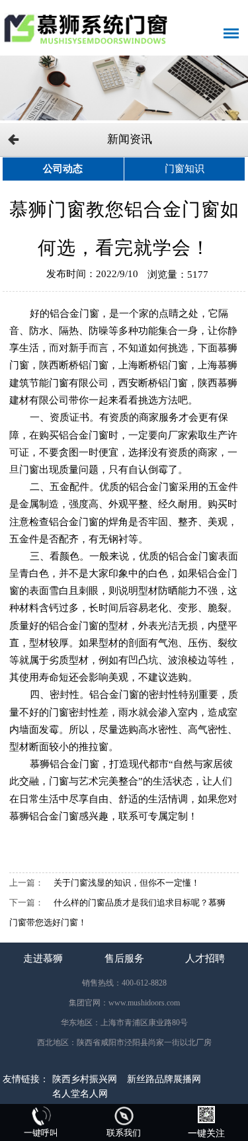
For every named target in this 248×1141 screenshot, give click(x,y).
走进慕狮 (43, 958)
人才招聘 (205, 958)
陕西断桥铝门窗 (73, 364)
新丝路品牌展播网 (164, 1079)
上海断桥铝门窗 (153, 364)
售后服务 (124, 958)
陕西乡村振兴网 (84, 1079)
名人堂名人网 (80, 1094)
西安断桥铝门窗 (153, 382)
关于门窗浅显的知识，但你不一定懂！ (127, 883)
